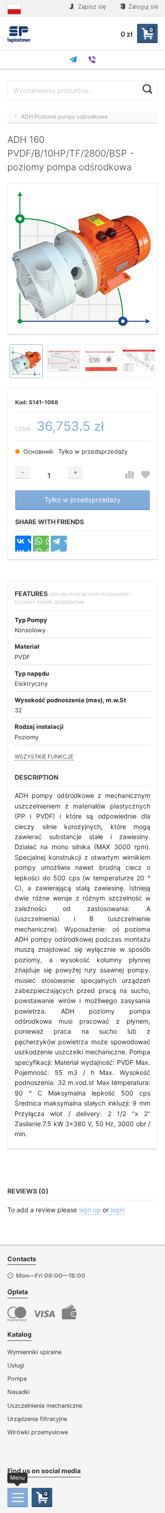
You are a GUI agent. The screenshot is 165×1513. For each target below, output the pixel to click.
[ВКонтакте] (23, 544)
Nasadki (18, 1391)
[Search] (147, 89)
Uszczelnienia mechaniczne (44, 1405)
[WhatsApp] (41, 544)
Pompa (17, 1378)
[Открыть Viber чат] (92, 59)
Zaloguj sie (142, 6)
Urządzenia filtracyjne (37, 1418)
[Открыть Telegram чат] (73, 59)
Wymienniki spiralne (34, 1352)
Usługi (15, 1365)
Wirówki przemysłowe (37, 1432)
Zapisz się (91, 6)
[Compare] (129, 475)
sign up (90, 1210)
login (117, 1210)
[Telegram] (59, 544)
